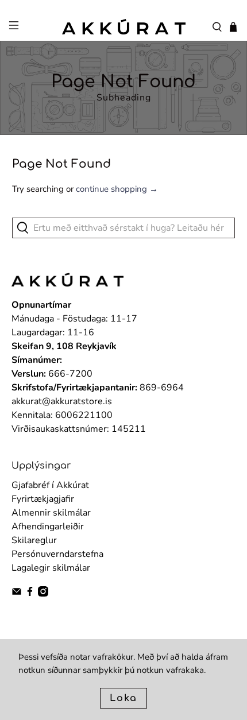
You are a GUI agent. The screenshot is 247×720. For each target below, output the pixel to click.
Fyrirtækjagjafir (42, 499)
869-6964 (162, 387)
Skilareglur (34, 540)
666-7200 (70, 373)
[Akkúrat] (124, 26)
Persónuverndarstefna (57, 554)
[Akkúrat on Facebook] (30, 593)
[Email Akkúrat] (16, 593)
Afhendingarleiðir (47, 526)
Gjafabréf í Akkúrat (50, 485)
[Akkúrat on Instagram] (43, 593)
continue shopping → (117, 189)
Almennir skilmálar (51, 512)
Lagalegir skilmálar (50, 568)
